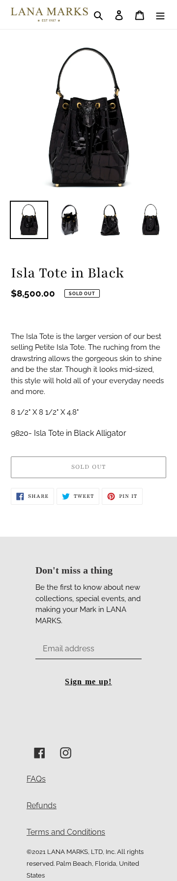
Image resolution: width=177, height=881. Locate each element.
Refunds (42, 805)
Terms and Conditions (66, 832)
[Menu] (160, 15)
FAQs (36, 779)
